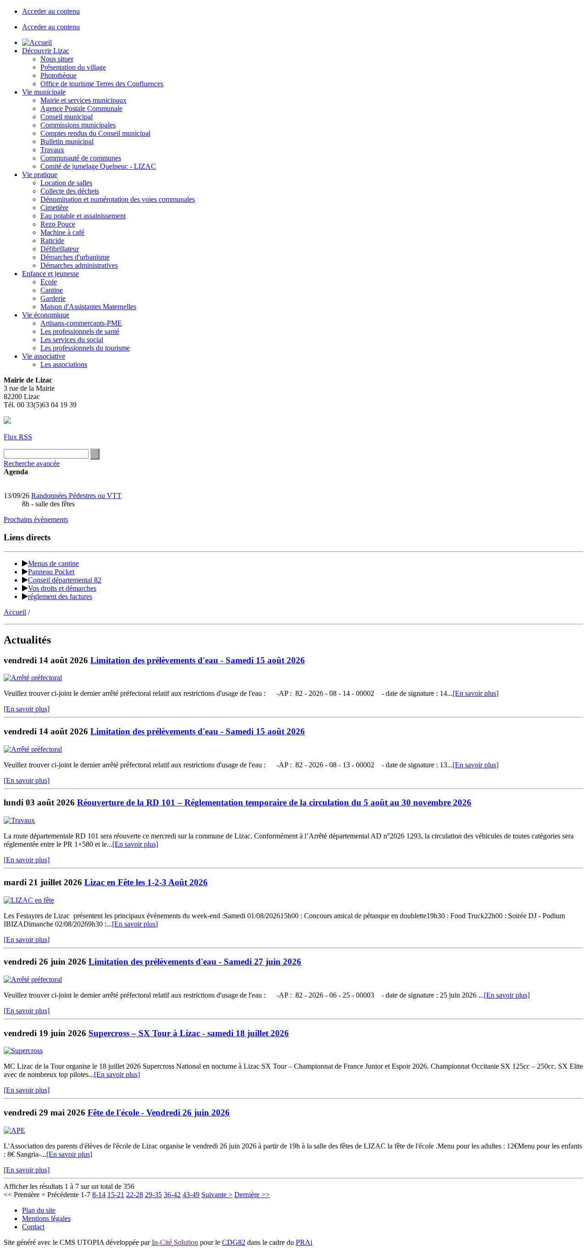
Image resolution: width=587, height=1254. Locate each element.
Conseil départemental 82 (64, 580)
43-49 (191, 1195)
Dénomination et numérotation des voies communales (117, 199)
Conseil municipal (66, 117)
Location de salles (66, 183)
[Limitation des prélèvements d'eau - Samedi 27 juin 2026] (33, 979)
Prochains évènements (36, 519)
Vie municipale (44, 92)
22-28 (134, 1195)
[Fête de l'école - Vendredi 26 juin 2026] (14, 1130)
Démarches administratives (79, 265)
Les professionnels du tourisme (85, 348)
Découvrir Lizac (45, 51)
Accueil (15, 612)
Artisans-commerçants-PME (81, 323)
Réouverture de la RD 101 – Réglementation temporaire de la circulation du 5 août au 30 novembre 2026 (274, 802)
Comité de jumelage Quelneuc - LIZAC (98, 166)
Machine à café (62, 232)
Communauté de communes (80, 158)
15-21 (115, 1195)
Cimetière (54, 207)
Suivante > (217, 1195)
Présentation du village (73, 67)
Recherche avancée (32, 463)
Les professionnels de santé (79, 331)
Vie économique (45, 315)
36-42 (172, 1195)
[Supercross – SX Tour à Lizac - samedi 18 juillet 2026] (23, 1050)
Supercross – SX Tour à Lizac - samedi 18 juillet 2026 (189, 1033)
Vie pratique (39, 174)
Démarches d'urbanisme (75, 257)
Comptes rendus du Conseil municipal (95, 133)
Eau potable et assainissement (83, 216)
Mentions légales (46, 1218)
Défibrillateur (59, 249)
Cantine (51, 290)
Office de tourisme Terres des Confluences (101, 84)
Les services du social (71, 340)
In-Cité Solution (175, 1242)
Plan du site (38, 1210)
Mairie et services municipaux (83, 100)
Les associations (63, 364)
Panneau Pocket (51, 572)
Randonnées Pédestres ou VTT (76, 495)
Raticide (52, 240)
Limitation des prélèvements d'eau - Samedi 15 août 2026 (197, 660)
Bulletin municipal (67, 141)
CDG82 (233, 1242)
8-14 (98, 1195)
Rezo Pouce (57, 224)
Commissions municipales (78, 125)
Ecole (48, 282)
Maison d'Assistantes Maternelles (88, 307)
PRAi (304, 1242)
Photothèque (58, 75)
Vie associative (43, 356)
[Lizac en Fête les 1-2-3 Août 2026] (29, 900)
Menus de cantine (53, 563)
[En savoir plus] (475, 693)
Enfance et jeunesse (50, 273)
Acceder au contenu (51, 11)
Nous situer (56, 59)
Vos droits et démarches (62, 588)
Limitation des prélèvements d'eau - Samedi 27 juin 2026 (195, 961)
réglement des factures (60, 596)
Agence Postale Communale (81, 108)
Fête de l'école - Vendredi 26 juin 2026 (159, 1112)
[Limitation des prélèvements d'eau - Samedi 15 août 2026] (33, 678)
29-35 (153, 1195)
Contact (33, 1227)
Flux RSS (18, 437)
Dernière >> (252, 1195)
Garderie (53, 298)
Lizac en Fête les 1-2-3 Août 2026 (146, 882)
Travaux (52, 150)
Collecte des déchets (69, 191)
